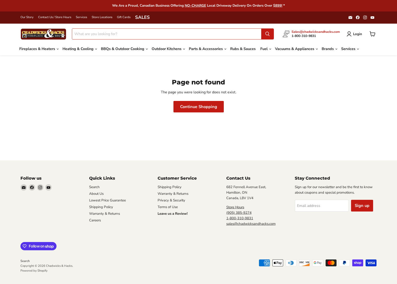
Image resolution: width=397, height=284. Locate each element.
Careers (95, 220)
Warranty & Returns (104, 213)
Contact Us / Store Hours (54, 17)
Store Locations (102, 17)
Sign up (362, 205)
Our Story (27, 17)
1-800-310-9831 (239, 218)
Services (81, 17)
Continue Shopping (198, 106)
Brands (328, 48)
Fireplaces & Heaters (37, 48)
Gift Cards (123, 17)
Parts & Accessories (206, 48)
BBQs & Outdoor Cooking (123, 48)
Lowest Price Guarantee (107, 200)
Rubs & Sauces (243, 48)
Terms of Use (168, 207)
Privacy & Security (171, 200)
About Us (96, 193)
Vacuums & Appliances (295, 48)
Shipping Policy (101, 207)
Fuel (264, 48)
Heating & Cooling (78, 48)
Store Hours (235, 207)
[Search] (267, 34)
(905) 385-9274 (239, 212)
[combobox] (166, 34)
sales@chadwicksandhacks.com (251, 223)
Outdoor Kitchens (167, 48)
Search (94, 187)
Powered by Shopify (34, 271)
